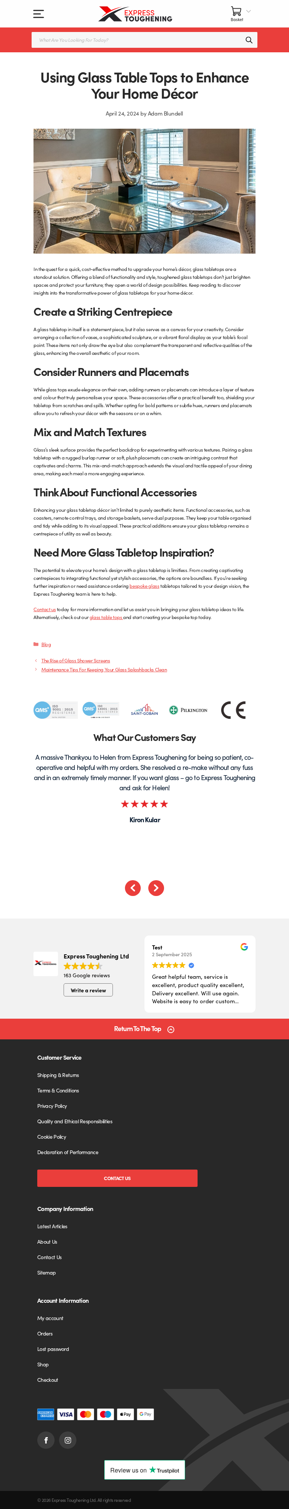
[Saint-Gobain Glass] (144, 710)
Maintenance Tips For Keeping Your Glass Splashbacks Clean (104, 669)
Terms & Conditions (58, 1090)
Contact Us (117, 1178)
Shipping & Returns (58, 1075)
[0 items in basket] (241, 13)
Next (156, 888)
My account (50, 1318)
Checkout (47, 1379)
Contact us (44, 609)
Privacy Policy (52, 1105)
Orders (44, 1333)
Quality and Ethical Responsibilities (74, 1121)
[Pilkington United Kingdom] (189, 710)
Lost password (53, 1348)
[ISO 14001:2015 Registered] (100, 710)
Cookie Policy (51, 1136)
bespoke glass (144, 585)
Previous (133, 888)
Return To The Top (137, 1028)
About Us (47, 1241)
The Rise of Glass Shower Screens (75, 660)
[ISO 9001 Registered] (55, 710)
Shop (43, 1364)
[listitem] (55, 710)
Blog (46, 644)
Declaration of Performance (67, 1152)
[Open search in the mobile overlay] (144, 40)
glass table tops (106, 617)
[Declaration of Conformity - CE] (233, 710)
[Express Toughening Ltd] (135, 13)
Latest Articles (52, 1226)
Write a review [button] (88, 990)
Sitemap (46, 1272)
